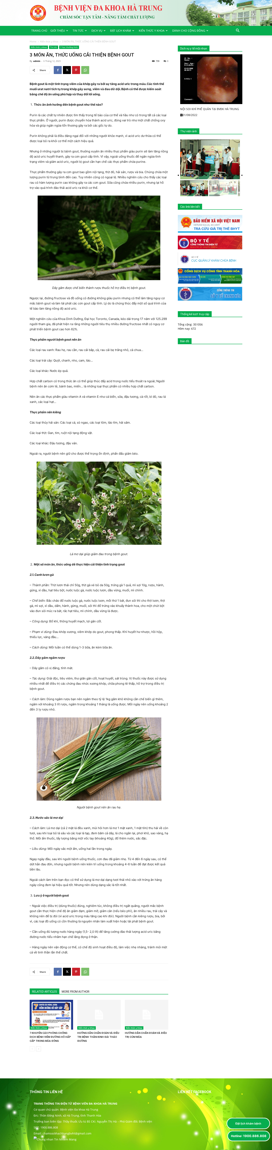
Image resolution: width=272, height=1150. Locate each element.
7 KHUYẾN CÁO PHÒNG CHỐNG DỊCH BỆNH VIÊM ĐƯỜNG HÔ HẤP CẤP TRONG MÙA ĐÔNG (50, 1036)
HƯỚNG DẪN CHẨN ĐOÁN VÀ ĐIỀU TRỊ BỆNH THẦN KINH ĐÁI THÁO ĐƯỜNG (98, 1036)
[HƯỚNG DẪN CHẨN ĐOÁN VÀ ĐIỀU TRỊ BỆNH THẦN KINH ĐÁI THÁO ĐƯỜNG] (99, 1015)
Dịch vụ (96, 30)
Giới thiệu (57, 30)
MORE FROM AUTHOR (75, 991)
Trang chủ (39, 30)
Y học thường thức (69, 47)
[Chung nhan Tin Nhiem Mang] (55, 1139)
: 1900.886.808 (248, 1136)
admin (36, 60)
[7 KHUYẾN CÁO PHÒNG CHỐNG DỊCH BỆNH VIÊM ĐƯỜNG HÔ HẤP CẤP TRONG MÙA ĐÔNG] (51, 1015)
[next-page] (38, 1048)
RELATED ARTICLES (44, 991)
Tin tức (78, 30)
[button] (237, 31)
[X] (67, 70)
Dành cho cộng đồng (188, 30)
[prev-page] (32, 1048)
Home (33, 41)
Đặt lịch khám (120, 30)
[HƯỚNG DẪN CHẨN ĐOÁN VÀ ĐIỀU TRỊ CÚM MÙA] (146, 1015)
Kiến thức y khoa (151, 30)
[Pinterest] (76, 70)
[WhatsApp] (85, 70)
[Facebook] (58, 70)
